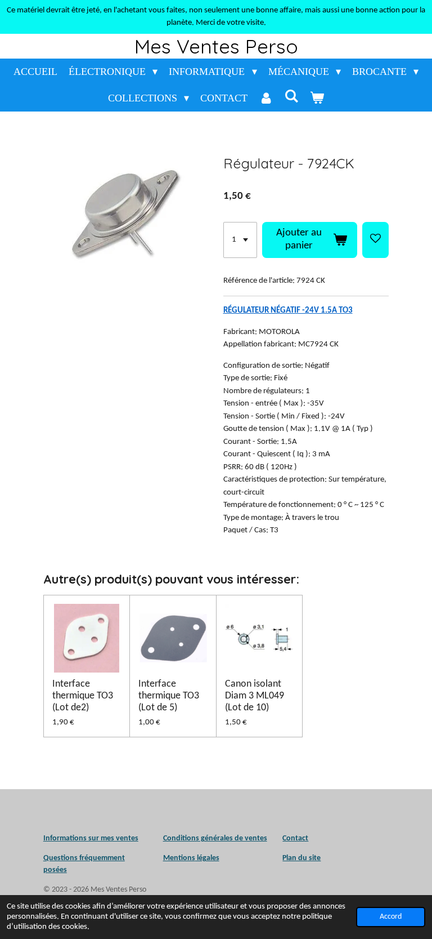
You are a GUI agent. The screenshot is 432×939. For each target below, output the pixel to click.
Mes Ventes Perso (216, 46)
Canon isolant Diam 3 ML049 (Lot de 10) (254, 696)
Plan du (294, 858)
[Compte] (265, 98)
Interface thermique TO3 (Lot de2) (82, 696)
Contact (295, 838)
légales (191, 858)
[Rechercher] (291, 96)
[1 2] (240, 240)
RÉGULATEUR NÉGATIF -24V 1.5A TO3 (288, 310)
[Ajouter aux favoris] (375, 240)
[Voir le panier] (317, 98)
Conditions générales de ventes (215, 838)
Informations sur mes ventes (90, 838)
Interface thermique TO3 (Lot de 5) (168, 696)
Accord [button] (391, 916)
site (314, 858)
